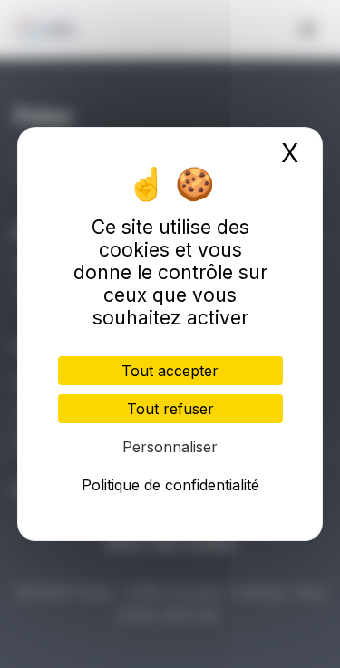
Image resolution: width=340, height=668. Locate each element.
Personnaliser (170, 447)
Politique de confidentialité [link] (170, 485)
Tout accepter (170, 371)
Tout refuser (170, 409)
